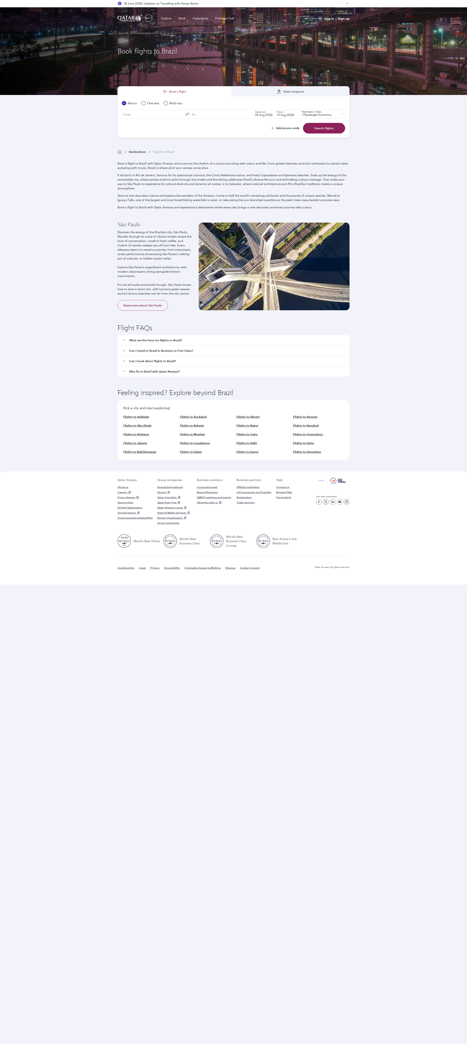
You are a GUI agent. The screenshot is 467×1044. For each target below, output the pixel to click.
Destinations (137, 151)
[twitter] (326, 502)
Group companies (169, 480)
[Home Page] (119, 152)
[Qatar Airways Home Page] (130, 18)
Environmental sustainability (135, 517)
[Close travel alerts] (347, 3)
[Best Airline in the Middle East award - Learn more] (263, 541)
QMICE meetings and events (214, 497)
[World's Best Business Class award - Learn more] (170, 541)
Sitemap (230, 567)
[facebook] (319, 502)
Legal (142, 567)
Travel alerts (283, 497)
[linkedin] (333, 502)
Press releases (126, 497)
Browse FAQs (284, 492)
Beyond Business (207, 492)
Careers (122, 492)
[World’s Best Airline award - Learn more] (124, 541)
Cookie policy (125, 567)
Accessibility (172, 567)
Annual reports (126, 512)
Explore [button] (166, 18)
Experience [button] (200, 18)
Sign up (344, 18)
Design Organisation (170, 517)
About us (122, 487)
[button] (236, 340)
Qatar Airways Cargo (170, 507)
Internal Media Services (171, 512)
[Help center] (298, 18)
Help (279, 480)
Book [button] (182, 18)
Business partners (249, 480)
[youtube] (340, 502)
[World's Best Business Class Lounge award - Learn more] (216, 541)
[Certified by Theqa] (332, 482)
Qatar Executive (167, 497)
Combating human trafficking (202, 567)
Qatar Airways (127, 480)
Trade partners (246, 502)
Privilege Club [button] (224, 18)
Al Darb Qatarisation (129, 507)
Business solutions (210, 480)
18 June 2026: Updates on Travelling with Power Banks (161, 3)
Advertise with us (207, 502)
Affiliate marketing (248, 487)
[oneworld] (148, 18)
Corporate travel (207, 487)
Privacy (155, 567)
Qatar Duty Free (166, 502)
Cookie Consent (250, 567)
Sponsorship (125, 502)
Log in (329, 18)
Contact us (282, 487)
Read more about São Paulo (142, 305)
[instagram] (347, 502)
